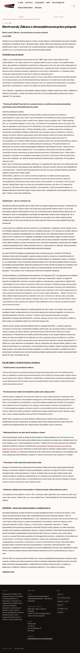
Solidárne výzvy (63, 609)
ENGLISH (38, 8)
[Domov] (9, 6)
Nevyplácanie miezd (64, 598)
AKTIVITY (29, 3)
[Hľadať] (74, 6)
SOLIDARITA (39, 3)
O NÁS (20, 3)
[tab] (21, 17)
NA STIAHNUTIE (58, 3)
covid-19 (60, 594)
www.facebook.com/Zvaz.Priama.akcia (40, 638)
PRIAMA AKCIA (19, 649)
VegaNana (60, 612)
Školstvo (60, 605)
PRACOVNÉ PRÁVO (25, 8)
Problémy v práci (63, 601)
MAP (48, 3)
